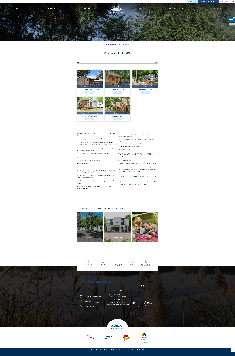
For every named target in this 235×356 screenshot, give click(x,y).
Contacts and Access (214, 8)
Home (17, 8)
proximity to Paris (124, 163)
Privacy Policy (131, 349)
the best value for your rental (126, 158)
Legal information (121, 349)
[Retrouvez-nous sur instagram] (142, 286)
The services (51, 8)
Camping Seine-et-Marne (111, 44)
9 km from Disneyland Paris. (87, 177)
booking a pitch (149, 169)
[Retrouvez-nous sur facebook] (138, 286)
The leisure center (88, 8)
